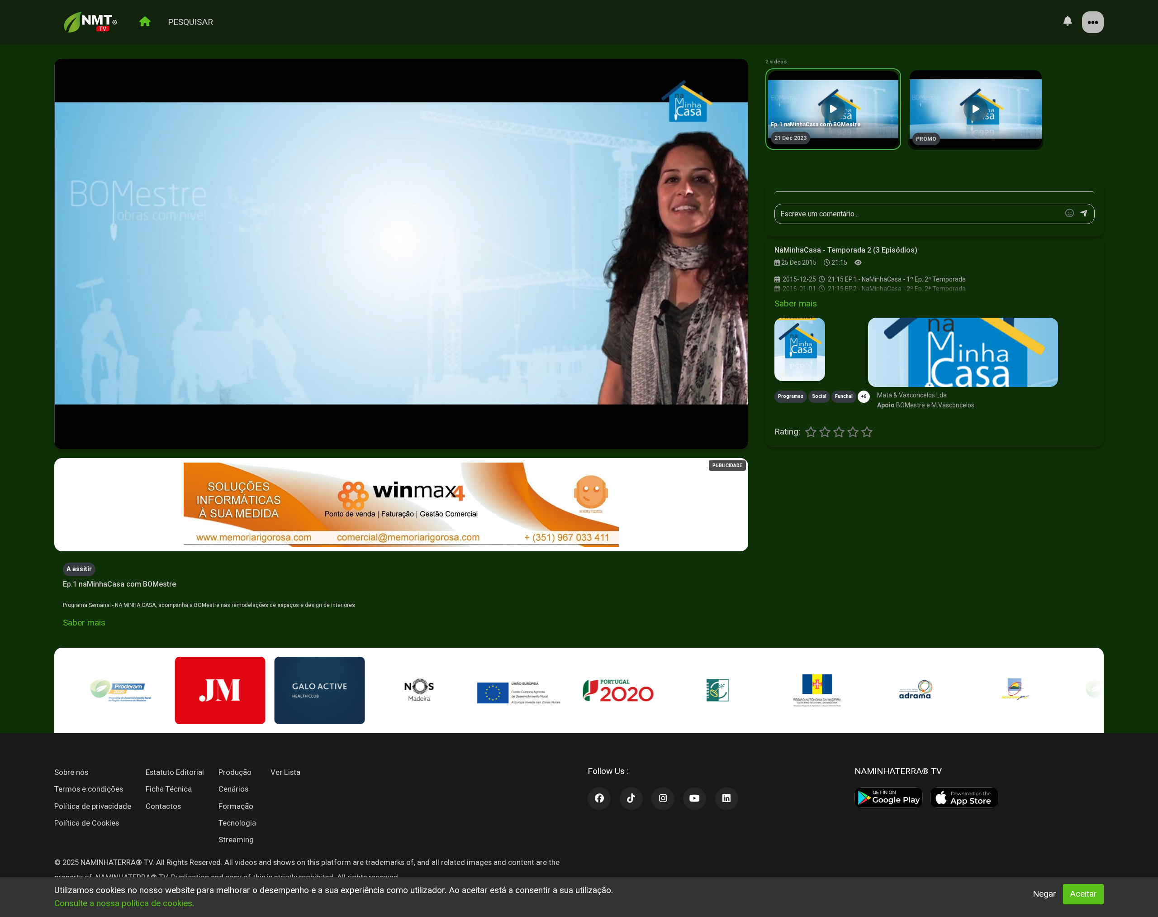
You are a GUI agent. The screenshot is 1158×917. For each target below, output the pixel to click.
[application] (401, 254)
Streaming (236, 839)
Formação (235, 806)
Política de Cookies (86, 822)
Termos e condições (88, 788)
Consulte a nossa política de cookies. (124, 903)
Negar (1044, 893)
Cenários (233, 788)
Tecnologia (237, 822)
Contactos (163, 806)
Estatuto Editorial (175, 772)
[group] (833, 109)
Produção (235, 772)
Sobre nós (71, 772)
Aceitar (1083, 893)
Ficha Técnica (169, 788)
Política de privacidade (92, 806)
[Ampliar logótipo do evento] (799, 349)
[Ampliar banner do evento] (963, 352)
